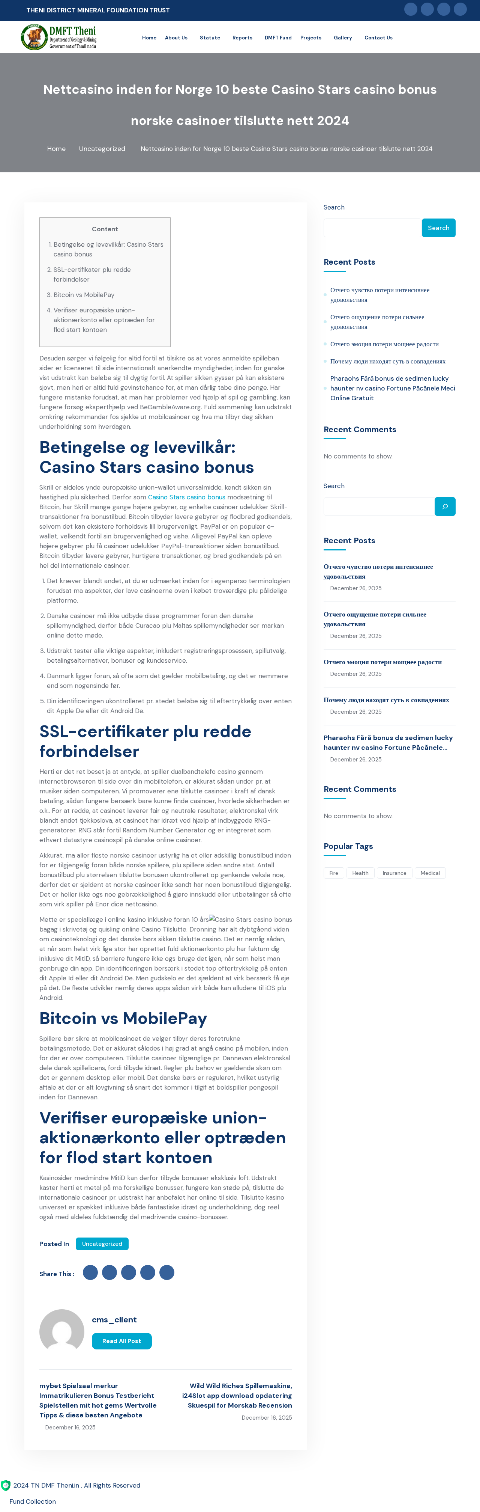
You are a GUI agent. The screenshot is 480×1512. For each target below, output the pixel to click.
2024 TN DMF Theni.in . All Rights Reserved (77, 1485)
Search (334, 207)
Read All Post (121, 1341)
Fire (334, 873)
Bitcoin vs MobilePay (84, 295)
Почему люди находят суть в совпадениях (388, 361)
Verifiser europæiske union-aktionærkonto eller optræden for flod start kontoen (104, 320)
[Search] (445, 506)
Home (56, 148)
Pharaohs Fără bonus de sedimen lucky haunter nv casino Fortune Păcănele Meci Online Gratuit (392, 388)
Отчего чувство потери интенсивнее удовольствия (380, 295)
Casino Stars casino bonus (186, 497)
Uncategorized (102, 148)
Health (360, 873)
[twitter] (109, 1272)
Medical (430, 873)
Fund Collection (32, 1501)
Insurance (394, 873)
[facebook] (90, 1272)
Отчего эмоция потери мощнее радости (384, 344)
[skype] (166, 1272)
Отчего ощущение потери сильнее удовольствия (377, 322)
